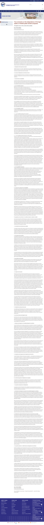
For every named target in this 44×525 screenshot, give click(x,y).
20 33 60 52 (40, 511)
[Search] (42, 5)
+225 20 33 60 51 (36, 511)
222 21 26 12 (40, 503)
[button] (6, 24)
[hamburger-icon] (43, 8)
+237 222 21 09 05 (36, 503)
